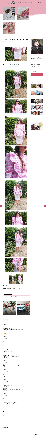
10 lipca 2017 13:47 (11, 355)
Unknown (5, 328)
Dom (28, 2)
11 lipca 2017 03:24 (13, 379)
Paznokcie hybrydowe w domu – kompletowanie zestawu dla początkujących (37, 97)
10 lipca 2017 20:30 (8, 388)
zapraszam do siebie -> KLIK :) (8, 385)
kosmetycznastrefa (7, 364)
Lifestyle (17, 2)
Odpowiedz (5, 321)
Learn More (36, 434)
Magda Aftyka (6, 319)
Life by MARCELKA (8, 350)
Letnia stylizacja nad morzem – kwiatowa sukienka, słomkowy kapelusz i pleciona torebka (37, 90)
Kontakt (36, 2)
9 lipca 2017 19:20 (10, 319)
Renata (5, 388)
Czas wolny (32, 2)
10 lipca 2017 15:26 (12, 364)
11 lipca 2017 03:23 (13, 350)
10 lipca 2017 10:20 (9, 328)
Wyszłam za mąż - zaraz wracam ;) (37, 103)
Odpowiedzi (6, 322)
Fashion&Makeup (6, 355)
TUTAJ (21, 287)
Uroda (23, 2)
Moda (20, 2)
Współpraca (40, 2)
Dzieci (26, 2)
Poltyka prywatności (34, 73)
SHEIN (9, 286)
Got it (38, 434)
